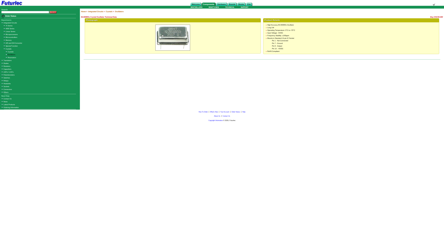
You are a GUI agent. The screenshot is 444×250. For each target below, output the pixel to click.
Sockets (6, 86)
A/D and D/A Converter (14, 43)
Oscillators (11, 55)
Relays (5, 81)
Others (5, 92)
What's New (214, 112)
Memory (9, 40)
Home (83, 11)
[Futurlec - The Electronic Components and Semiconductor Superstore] (11, 5)
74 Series (9, 26)
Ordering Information (11, 107)
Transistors (7, 60)
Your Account (224, 112)
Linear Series (10, 31)
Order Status (10, 16)
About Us (217, 116)
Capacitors (7, 69)
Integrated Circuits (10, 23)
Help (243, 112)
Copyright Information (215, 120)
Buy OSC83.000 (436, 17)
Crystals (8, 49)
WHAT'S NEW (214, 7)
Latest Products (9, 104)
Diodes (6, 63)
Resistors (6, 66)
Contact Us (7, 99)
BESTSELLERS (196, 7)
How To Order (203, 112)
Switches (6, 78)
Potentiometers (9, 75)
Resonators (12, 57)
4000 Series (10, 29)
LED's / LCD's (8, 72)
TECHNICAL (229, 7)
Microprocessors (12, 34)
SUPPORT (244, 7)
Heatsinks (7, 83)
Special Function (12, 46)
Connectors (7, 89)
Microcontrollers (11, 37)
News (5, 102)
